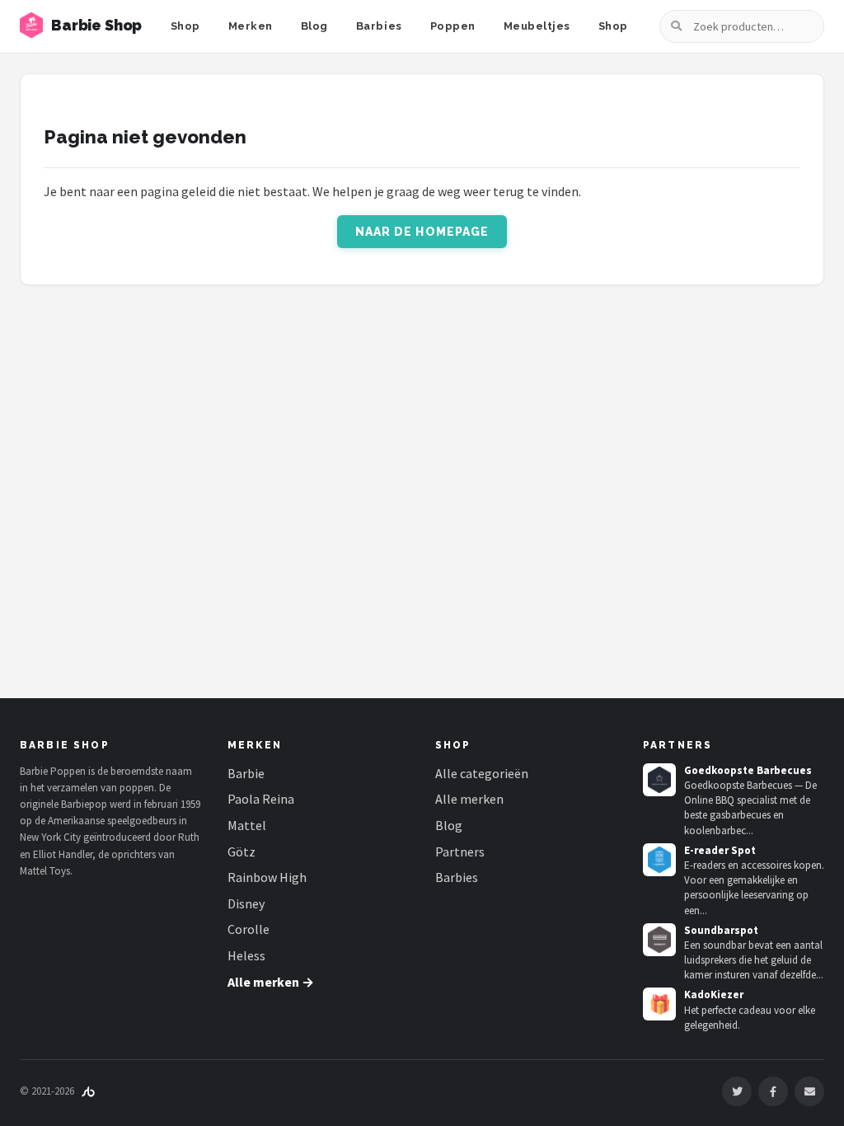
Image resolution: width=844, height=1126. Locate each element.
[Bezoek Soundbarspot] (659, 939)
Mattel (246, 825)
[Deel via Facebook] (773, 1091)
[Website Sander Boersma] (88, 1091)
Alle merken (469, 799)
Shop (185, 26)
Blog (314, 26)
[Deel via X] (737, 1091)
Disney (246, 903)
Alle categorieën (481, 773)
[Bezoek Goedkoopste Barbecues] (659, 779)
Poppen (453, 26)
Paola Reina (260, 799)
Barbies (379, 26)
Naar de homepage (422, 231)
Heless (246, 955)
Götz (241, 851)
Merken (250, 26)
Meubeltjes (537, 26)
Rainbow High (267, 877)
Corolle (248, 929)
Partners (460, 851)
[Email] (809, 1091)
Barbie (246, 773)
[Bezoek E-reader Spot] (659, 859)
